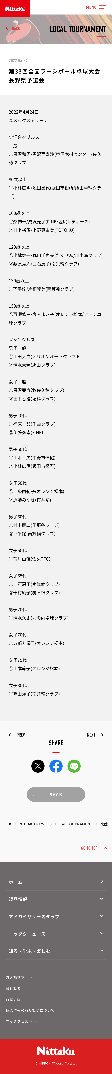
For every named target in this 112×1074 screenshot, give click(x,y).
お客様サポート (19, 977)
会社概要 (13, 988)
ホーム (16, 882)
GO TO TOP (89, 848)
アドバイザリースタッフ (34, 916)
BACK (16, 28)
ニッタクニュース (27, 934)
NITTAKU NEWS (33, 823)
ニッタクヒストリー (23, 1021)
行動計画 (13, 999)
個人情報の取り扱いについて (30, 1010)
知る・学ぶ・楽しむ (30, 951)
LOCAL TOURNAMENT (73, 823)
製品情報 (18, 899)
